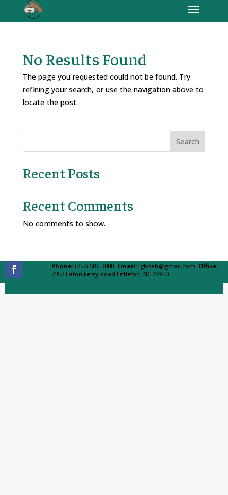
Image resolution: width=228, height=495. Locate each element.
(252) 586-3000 (94, 266)
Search (187, 141)
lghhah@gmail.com (166, 266)
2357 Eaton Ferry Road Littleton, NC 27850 (110, 274)
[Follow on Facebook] (13, 269)
